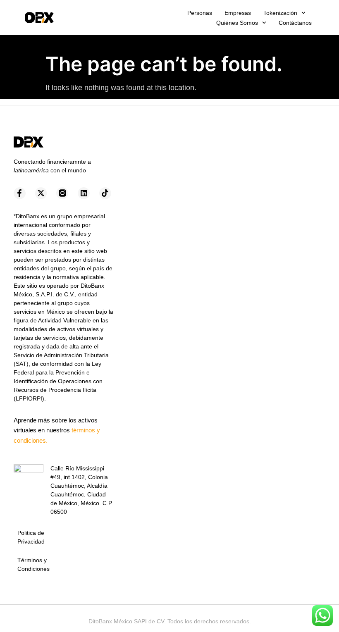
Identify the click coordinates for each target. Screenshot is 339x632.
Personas (199, 13)
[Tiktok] (105, 193)
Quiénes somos (237, 22)
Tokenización (280, 13)
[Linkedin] (84, 193)
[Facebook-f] (20, 193)
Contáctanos (295, 22)
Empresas (237, 13)
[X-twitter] (41, 193)
